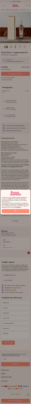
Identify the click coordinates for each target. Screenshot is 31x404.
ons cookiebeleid (17, 207)
